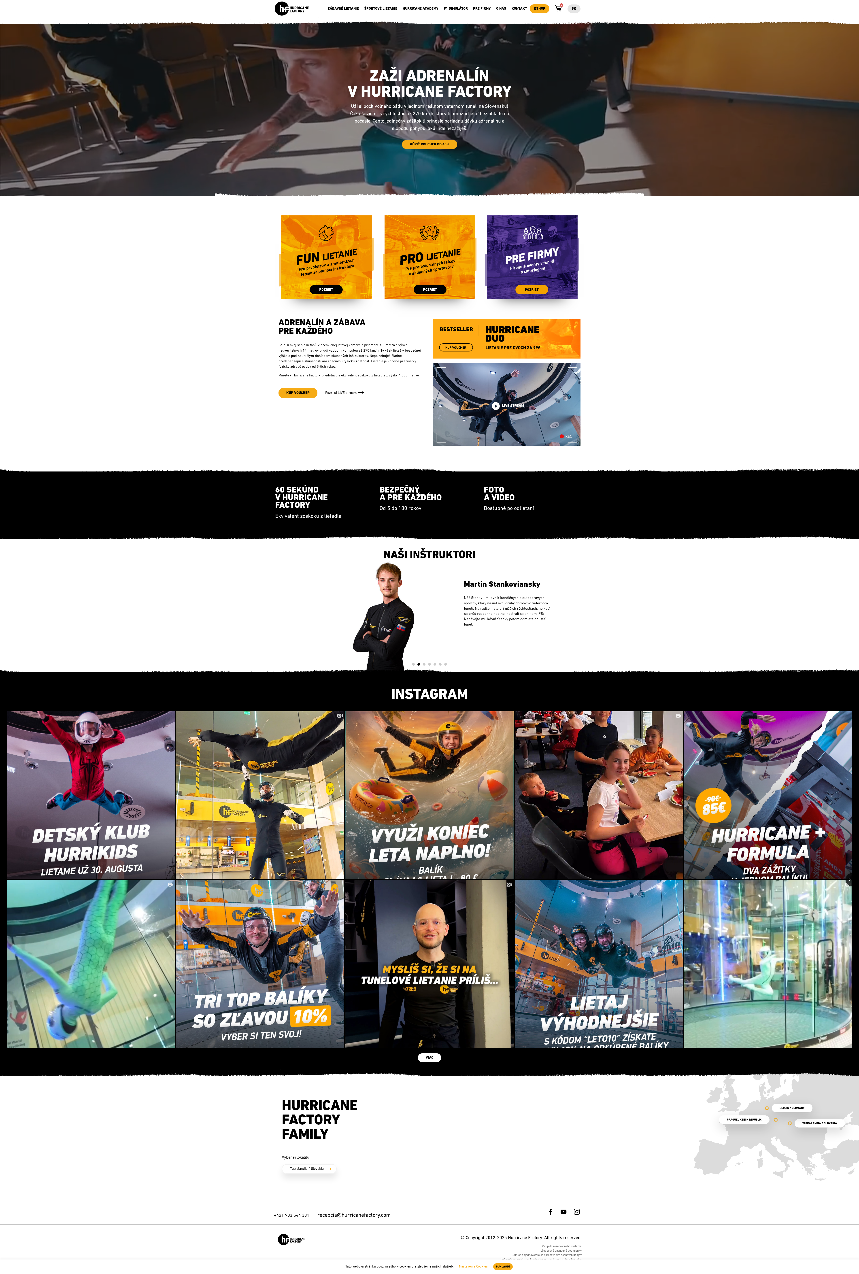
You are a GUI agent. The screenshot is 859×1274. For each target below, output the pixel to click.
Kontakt (519, 9)
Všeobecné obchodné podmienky (561, 1250)
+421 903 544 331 (292, 1215)
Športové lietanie (380, 9)
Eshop (539, 9)
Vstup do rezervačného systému (562, 1246)
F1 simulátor (456, 9)
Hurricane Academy (420, 9)
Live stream (513, 406)
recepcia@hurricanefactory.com (354, 1215)
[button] (413, 664)
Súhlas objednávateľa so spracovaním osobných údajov (547, 1255)
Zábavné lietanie (343, 9)
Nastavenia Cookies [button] (473, 1266)
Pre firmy (482, 9)
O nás (501, 9)
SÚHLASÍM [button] (503, 1266)
